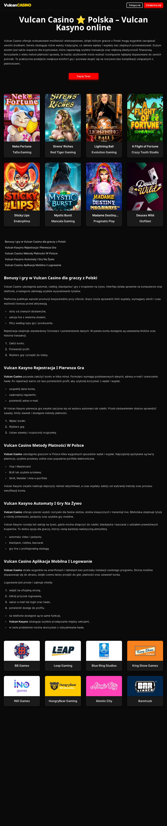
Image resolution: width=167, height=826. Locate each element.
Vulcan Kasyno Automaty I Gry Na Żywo (29, 259)
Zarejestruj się (153, 5)
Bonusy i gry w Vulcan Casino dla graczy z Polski (35, 241)
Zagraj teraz (83, 76)
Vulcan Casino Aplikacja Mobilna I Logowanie (33, 265)
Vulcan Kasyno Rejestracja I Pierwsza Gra (30, 247)
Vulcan (17, 5)
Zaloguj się (134, 5)
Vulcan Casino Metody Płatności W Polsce (31, 253)
